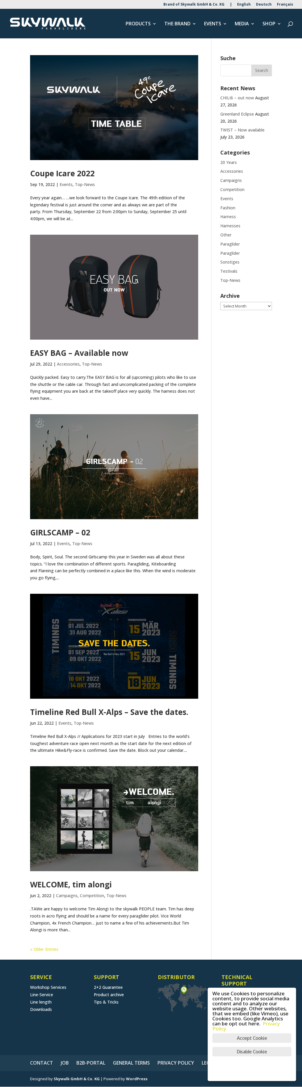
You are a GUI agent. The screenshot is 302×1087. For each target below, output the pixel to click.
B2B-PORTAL (90, 1063)
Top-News (85, 184)
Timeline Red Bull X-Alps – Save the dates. (109, 712)
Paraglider (230, 244)
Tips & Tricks (106, 1002)
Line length (41, 1002)
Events (66, 184)
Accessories (68, 364)
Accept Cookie (252, 1038)
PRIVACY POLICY (175, 1063)
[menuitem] (244, 6)
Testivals (228, 271)
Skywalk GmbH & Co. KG (77, 1078)
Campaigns (67, 895)
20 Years (228, 162)
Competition (92, 895)
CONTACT (41, 1063)
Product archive (109, 994)
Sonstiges (229, 262)
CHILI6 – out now (237, 98)
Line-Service (41, 994)
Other (226, 235)
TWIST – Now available (242, 130)
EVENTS (212, 24)
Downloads (41, 1009)
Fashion (227, 208)
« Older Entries (44, 949)
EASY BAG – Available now (79, 353)
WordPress (136, 1078)
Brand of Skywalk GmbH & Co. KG (193, 5)
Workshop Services (48, 987)
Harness (228, 216)
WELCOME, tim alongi (71, 884)
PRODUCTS (138, 24)
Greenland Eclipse (237, 114)
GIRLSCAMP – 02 (60, 532)
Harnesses (230, 225)
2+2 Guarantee (108, 987)
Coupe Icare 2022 (62, 173)
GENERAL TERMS (131, 1063)
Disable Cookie (252, 1051)
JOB (65, 1063)
